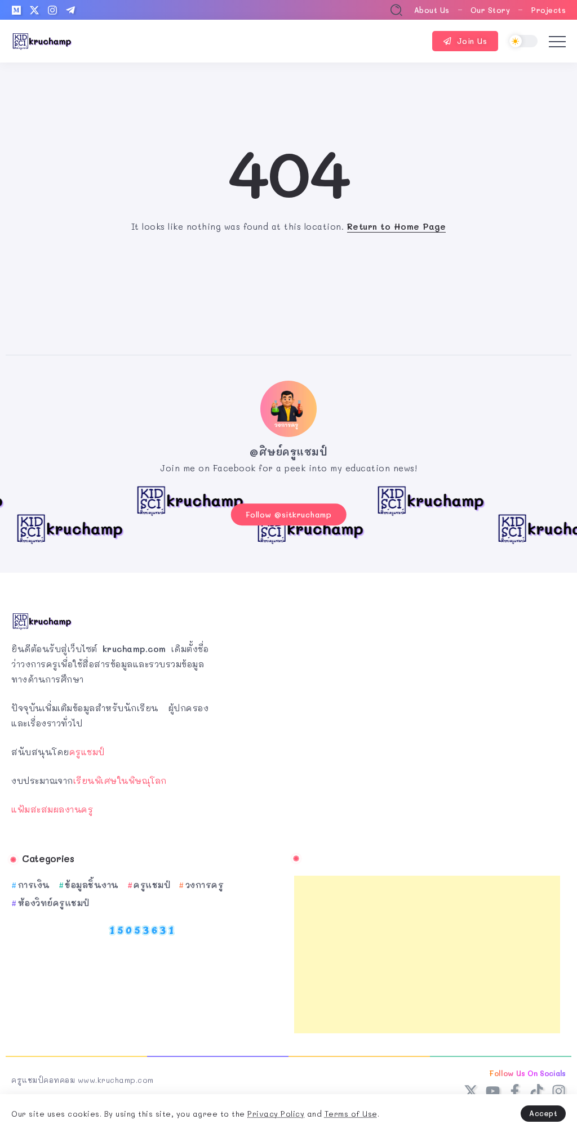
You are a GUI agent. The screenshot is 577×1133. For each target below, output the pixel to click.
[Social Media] (16, 10)
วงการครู (204, 884)
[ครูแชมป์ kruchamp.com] (42, 40)
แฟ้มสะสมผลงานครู (52, 809)
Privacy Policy (275, 1113)
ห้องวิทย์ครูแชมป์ (54, 902)
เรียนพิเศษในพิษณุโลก (120, 780)
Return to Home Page (396, 226)
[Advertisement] (427, 954)
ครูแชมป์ (87, 751)
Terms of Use (351, 1113)
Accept (543, 1113)
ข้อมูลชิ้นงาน (92, 884)
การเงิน (34, 884)
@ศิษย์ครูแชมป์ (288, 451)
